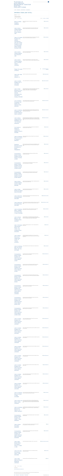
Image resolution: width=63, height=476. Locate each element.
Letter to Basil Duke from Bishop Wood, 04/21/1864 (18, 197)
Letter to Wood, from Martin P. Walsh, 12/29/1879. (18, 402)
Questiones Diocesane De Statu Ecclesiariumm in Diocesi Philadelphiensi (18, 147)
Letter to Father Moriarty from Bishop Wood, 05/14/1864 (18, 190)
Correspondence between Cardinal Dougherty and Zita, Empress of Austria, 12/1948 (18, 156)
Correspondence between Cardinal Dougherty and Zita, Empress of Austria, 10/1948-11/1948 (18, 165)
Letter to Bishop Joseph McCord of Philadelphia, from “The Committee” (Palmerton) (17, 121)
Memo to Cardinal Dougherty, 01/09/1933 (17, 23)
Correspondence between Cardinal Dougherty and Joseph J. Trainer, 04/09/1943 (17, 418)
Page (15, 18)
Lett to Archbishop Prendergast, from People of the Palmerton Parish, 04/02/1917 (17, 103)
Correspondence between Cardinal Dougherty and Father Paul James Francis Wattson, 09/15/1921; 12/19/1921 (18, 289)
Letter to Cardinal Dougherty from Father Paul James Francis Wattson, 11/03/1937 (18, 321)
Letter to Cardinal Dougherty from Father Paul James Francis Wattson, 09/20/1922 (18, 368)
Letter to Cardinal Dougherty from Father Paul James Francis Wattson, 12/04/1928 (18, 340)
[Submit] (48, 1)
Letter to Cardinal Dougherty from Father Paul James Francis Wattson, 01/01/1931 (18, 331)
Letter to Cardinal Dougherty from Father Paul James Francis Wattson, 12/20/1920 (18, 377)
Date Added (47, 18)
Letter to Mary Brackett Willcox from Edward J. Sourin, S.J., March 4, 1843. (18, 444)
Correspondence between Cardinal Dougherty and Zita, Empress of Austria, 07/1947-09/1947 (18, 175)
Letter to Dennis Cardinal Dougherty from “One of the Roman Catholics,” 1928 (18, 31)
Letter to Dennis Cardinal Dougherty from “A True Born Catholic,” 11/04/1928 (18, 62)
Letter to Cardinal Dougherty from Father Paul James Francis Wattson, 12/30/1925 (18, 349)
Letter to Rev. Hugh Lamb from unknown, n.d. (18, 76)
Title (43, 18)
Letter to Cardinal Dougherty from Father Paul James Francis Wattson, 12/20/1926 (18, 358)
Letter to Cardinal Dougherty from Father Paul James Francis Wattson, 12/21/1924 (18, 386)
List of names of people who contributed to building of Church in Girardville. (18, 130)
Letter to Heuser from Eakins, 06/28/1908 (17, 426)
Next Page (20, 18)
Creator (45, 18)
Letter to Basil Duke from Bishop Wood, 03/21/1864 (18, 204)
